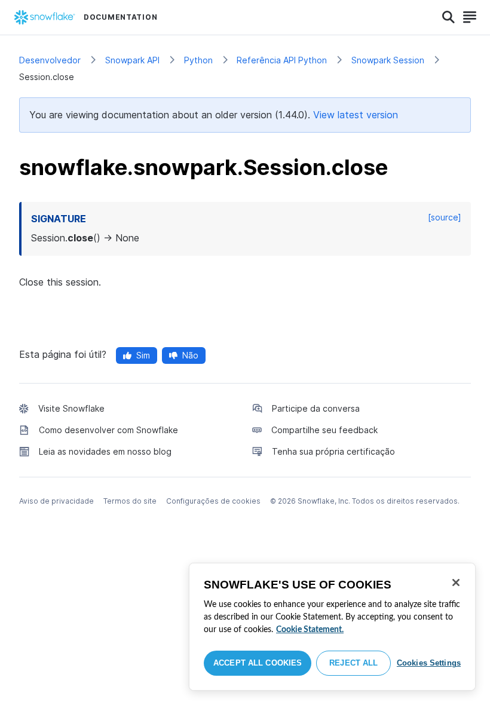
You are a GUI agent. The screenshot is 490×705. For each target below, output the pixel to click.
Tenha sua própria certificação (333, 451)
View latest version (355, 115)
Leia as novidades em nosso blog (105, 451)
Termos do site (130, 500)
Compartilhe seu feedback (324, 430)
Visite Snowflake (71, 408)
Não (190, 355)
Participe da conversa (316, 408)
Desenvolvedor (50, 60)
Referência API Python (282, 60)
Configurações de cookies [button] (213, 500)
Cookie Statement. (310, 630)
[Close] (456, 582)
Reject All (353, 662)
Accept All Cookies (257, 662)
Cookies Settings (429, 662)
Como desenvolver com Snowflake (108, 430)
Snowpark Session (387, 60)
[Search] (448, 17)
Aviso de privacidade (56, 500)
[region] (332, 627)
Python (198, 60)
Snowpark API (132, 60)
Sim (143, 355)
